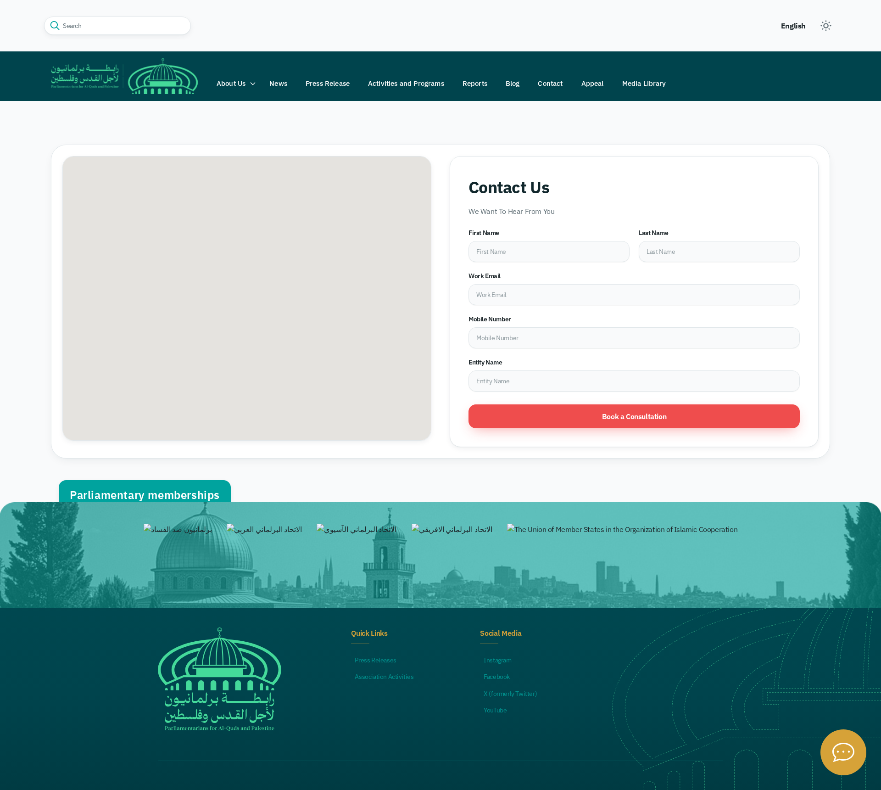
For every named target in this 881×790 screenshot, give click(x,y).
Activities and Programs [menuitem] (406, 83)
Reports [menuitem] (475, 83)
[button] (236, 83)
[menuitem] (236, 83)
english (793, 25)
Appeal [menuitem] (592, 83)
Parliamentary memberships (145, 494)
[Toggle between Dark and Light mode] (826, 26)
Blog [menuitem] (513, 83)
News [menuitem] (278, 83)
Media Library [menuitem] (644, 83)
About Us (231, 83)
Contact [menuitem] (550, 83)
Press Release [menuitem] (328, 83)
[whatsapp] (843, 752)
